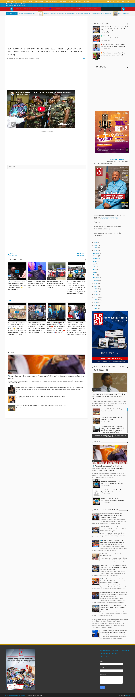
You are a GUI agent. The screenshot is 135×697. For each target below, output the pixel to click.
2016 (95, 300)
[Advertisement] (46, 32)
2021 (95, 286)
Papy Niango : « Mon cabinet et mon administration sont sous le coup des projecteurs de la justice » (111, 515)
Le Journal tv (68, 9)
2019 (95, 292)
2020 (95, 289)
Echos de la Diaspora (44, 9)
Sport (30, 1)
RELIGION (78, 1)
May (94, 269)
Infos (27, 9)
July (94, 264)
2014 (95, 305)
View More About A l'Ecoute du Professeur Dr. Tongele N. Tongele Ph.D (110, 435)
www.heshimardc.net (109, 218)
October (95, 256)
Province (86, 1)
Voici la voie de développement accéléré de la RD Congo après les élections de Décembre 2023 (108, 396)
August (95, 261)
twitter (108, 1)
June (95, 267)
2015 (95, 302)
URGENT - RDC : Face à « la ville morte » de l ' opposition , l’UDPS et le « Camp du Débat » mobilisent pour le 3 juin (114, 29)
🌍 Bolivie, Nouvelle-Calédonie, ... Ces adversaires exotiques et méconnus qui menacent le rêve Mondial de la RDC (112, 38)
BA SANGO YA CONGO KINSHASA (16, 4)
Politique (18, 9)
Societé (71, 1)
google (113, 1)
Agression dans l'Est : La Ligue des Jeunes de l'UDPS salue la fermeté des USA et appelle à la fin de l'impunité (51, 14)
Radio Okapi (62, 1)
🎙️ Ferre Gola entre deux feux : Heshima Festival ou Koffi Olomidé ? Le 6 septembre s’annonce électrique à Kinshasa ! (108, 468)
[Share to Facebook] (19, 319)
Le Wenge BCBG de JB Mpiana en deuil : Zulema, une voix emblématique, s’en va (40, 396)
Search (123, 9)
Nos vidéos (31, 58)
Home (11, 9)
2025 (95, 245)
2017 (95, 297)
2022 (95, 283)
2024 (95, 248)
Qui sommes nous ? (12, 1)
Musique (59, 9)
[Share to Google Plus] (24, 319)
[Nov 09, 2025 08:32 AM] (90, 14)
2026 (95, 242)
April (94, 272)
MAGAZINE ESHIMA (117, 159)
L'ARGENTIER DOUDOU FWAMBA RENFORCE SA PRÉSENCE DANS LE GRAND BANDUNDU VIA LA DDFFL (113, 607)
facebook (110, 1)
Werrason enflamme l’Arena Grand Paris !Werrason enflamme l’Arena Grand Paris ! (41, 405)
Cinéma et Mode (39, 1)
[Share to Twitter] (22, 319)
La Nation (22, 1)
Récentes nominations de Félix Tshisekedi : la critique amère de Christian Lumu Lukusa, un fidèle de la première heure (113, 594)
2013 (95, 308)
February (96, 277)
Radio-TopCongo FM (51, 1)
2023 (95, 250)
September (96, 258)
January (95, 280)
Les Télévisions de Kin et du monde (86, 9)
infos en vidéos (24, 58)
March (95, 275)
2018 (95, 294)
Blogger (127, 695)
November (96, 253)
